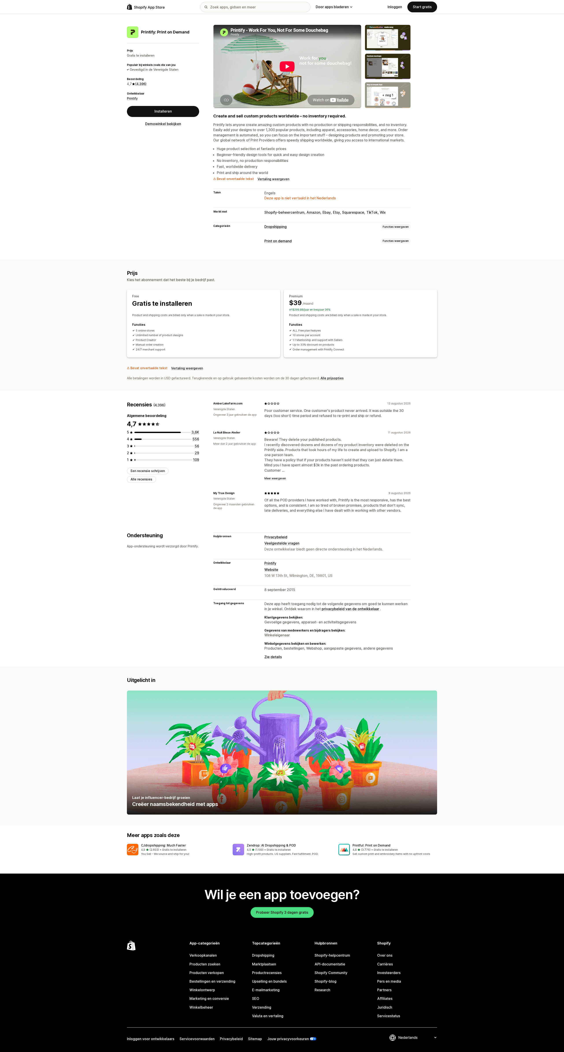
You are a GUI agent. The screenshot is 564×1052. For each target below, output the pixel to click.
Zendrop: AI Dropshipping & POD (271, 845)
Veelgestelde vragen (281, 543)
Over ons (384, 955)
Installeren (163, 111)
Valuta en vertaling (267, 1016)
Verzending (261, 1007)
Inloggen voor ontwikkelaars (150, 1039)
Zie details (273, 657)
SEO (255, 998)
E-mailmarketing (266, 990)
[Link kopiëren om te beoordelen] (245, 403)
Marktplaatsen (264, 964)
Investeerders (389, 973)
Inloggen (395, 7)
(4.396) (141, 84)
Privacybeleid (275, 537)
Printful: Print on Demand (371, 845)
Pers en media (389, 981)
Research (322, 990)
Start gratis (422, 7)
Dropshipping (275, 226)
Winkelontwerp (202, 990)
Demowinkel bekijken (163, 124)
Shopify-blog (325, 981)
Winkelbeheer (201, 1007)
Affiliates (384, 998)
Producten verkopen (206, 973)
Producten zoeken (204, 964)
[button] (176, 850)
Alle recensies (141, 479)
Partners (384, 990)
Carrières (385, 964)
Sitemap (255, 1039)
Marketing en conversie (209, 998)
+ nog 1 (387, 95)
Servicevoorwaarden (197, 1039)
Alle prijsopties (332, 378)
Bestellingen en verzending (212, 981)
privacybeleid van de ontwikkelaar (350, 609)
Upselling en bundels (269, 981)
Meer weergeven (275, 478)
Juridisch (384, 1007)
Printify (132, 98)
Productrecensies (267, 973)
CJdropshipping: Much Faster (163, 845)
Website (271, 569)
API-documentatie (330, 964)
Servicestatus (388, 1016)
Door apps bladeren (332, 7)
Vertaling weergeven (273, 179)
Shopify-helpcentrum (332, 955)
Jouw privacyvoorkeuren (288, 1039)
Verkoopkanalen (203, 955)
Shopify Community (331, 973)
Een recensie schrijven (148, 471)
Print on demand (278, 241)
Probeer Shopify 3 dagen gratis (282, 912)
